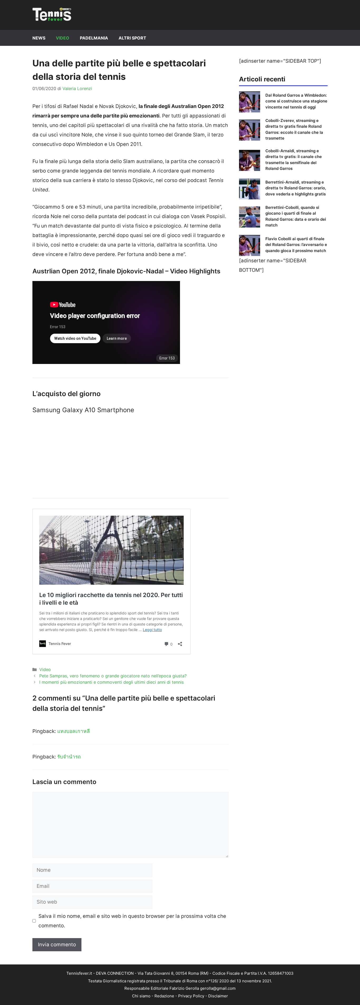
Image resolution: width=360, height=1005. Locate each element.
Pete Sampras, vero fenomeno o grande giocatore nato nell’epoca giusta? (113, 675)
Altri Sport (132, 38)
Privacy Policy (191, 995)
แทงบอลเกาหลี (73, 731)
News (38, 38)
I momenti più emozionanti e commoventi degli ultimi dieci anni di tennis (111, 682)
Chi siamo (141, 995)
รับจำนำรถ (69, 757)
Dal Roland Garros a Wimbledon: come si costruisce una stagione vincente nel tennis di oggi (296, 101)
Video (62, 38)
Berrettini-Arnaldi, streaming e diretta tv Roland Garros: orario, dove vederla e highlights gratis (295, 188)
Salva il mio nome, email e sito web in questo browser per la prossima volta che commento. (132, 921)
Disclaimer (218, 995)
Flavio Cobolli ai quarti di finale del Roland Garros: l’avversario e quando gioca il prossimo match (296, 244)
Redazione (164, 995)
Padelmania (94, 38)
